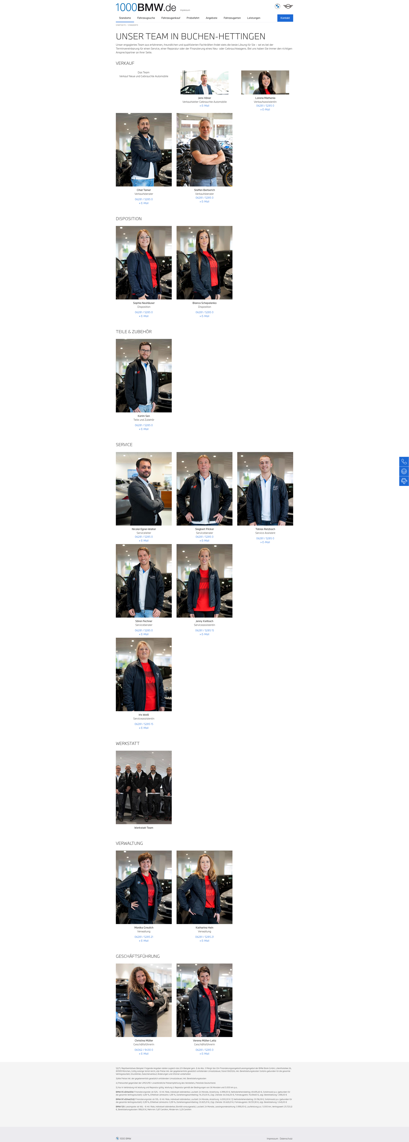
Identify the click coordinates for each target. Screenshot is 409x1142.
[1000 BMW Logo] (146, 6)
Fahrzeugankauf (170, 17)
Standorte (125, 17)
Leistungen (253, 17)
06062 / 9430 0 (144, 1049)
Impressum (185, 10)
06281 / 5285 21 (144, 936)
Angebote (211, 17)
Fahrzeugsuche (146, 17)
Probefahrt (193, 17)
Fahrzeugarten (232, 17)
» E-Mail (144, 203)
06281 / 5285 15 (144, 724)
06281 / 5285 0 (144, 199)
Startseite (121, 25)
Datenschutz (286, 1138)
